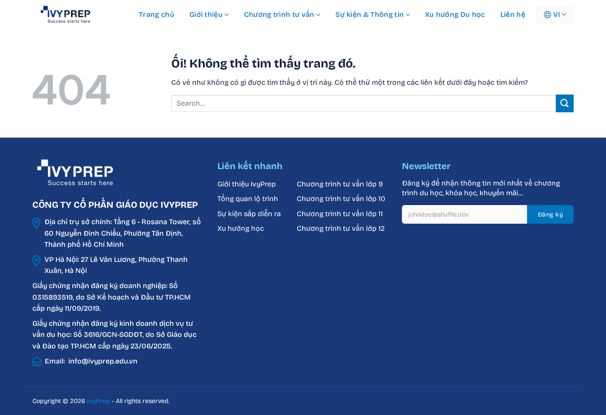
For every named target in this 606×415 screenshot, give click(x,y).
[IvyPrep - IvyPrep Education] (76, 14)
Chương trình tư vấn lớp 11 (340, 213)
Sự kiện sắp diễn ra (249, 213)
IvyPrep (98, 401)
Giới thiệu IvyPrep (246, 184)
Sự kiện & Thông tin (369, 14)
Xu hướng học (240, 228)
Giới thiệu (206, 14)
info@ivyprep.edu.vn (103, 361)
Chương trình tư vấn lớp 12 (341, 228)
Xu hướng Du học (455, 14)
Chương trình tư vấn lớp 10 (341, 198)
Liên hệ (512, 14)
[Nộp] (565, 103)
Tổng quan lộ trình (247, 198)
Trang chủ (156, 14)
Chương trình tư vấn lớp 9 (341, 184)
